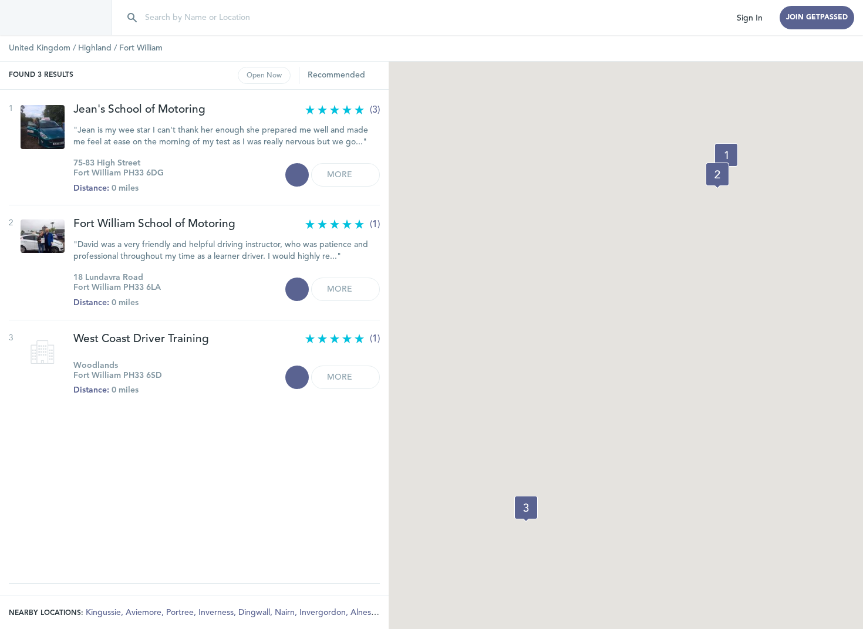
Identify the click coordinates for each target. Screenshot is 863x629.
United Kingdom (39, 48)
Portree (181, 612)
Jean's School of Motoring (139, 110)
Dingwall (255, 612)
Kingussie (104, 612)
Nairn (286, 612)
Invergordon (323, 612)
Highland (95, 48)
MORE (341, 175)
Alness (363, 612)
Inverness (217, 612)
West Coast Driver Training (141, 339)
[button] (726, 156)
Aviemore (145, 612)
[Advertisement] (194, 483)
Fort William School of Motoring (154, 224)
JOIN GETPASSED (817, 17)
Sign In (750, 18)
